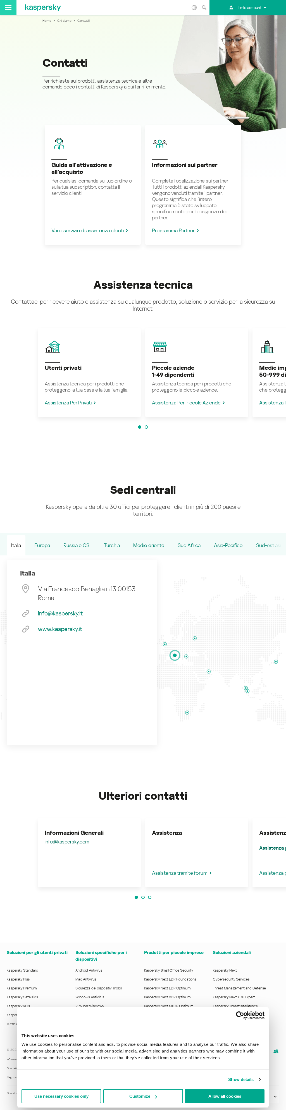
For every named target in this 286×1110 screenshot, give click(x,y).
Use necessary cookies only (61, 1096)
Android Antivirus (88, 970)
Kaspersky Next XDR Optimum (167, 997)
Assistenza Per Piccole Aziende (186, 403)
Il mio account (249, 7)
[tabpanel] (82, 652)
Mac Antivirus (85, 979)
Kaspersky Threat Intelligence (235, 1006)
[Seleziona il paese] (194, 7)
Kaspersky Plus (18, 979)
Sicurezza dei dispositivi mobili (98, 988)
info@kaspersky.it (60, 613)
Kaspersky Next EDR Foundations (170, 979)
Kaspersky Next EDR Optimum (167, 988)
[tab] (16, 545)
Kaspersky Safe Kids (22, 997)
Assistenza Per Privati (68, 403)
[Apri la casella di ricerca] (204, 7)
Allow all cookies (224, 1096)
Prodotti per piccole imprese (174, 952)
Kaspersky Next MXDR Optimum (168, 1006)
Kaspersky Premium (22, 988)
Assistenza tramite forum (180, 873)
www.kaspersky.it (60, 629)
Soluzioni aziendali (232, 952)
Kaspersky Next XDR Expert (234, 997)
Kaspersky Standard (22, 970)
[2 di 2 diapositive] (146, 427)
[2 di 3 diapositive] (143, 897)
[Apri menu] (8, 7)
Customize (139, 1096)
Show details (241, 1079)
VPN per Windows (89, 1006)
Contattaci (13, 1093)
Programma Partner (173, 230)
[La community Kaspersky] (276, 1051)
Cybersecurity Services (231, 979)
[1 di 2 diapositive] (139, 427)
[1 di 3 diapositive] (136, 897)
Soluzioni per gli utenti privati (37, 952)
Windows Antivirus (89, 997)
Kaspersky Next (225, 970)
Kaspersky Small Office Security (168, 970)
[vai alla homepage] (43, 7)
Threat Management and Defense (239, 988)
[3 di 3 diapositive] (149, 897)
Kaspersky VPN (18, 1006)
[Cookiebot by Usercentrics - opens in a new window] (240, 1015)
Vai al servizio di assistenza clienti (87, 230)
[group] (89, 372)
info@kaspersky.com (67, 842)
